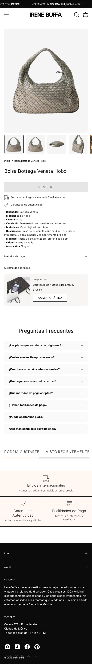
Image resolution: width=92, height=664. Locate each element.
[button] (76, 15)
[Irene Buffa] (46, 15)
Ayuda (7, 566)
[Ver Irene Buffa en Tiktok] (17, 647)
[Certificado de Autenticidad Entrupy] (18, 290)
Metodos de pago (14, 256)
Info (6, 553)
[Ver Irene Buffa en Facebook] (27, 647)
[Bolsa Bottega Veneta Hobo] (14, 144)
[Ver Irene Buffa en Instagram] (7, 647)
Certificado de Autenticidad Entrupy (53, 284)
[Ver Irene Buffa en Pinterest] (37, 647)
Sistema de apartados (17, 267)
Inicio (7, 160)
